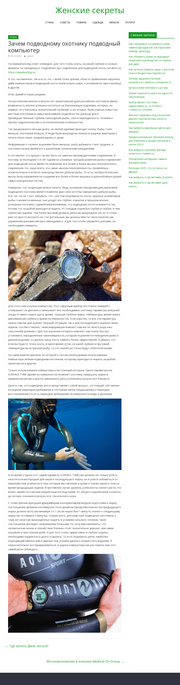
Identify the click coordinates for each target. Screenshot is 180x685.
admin (30, 56)
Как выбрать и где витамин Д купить (151, 177)
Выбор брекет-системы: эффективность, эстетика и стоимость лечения (145, 106)
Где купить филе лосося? (27, 646)
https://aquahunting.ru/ (22, 72)
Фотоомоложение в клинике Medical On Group (85, 661)
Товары (81, 22)
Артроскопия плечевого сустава (148, 87)
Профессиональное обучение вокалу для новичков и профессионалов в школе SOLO (151, 140)
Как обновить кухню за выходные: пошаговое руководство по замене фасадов (150, 60)
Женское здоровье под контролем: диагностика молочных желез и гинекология (150, 118)
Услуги (130, 22)
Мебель (114, 22)
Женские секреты (90, 10)
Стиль (49, 22)
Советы (65, 22)
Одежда (97, 22)
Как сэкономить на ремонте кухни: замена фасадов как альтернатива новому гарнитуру (150, 47)
